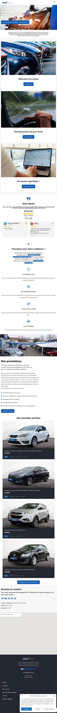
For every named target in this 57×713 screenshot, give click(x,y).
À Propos (5, 685)
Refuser (38, 709)
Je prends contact (28, 186)
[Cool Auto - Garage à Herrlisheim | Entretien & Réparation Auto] (7, 2)
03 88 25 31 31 (8, 598)
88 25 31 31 (28, 669)
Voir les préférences (49, 709)
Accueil (4, 682)
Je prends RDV (28, 137)
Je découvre (28, 84)
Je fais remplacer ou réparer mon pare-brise (15, 22)
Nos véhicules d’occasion (9, 692)
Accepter (26, 709)
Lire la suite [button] (33, 235)
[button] (54, 696)
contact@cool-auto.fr (28, 672)
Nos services (6, 689)
